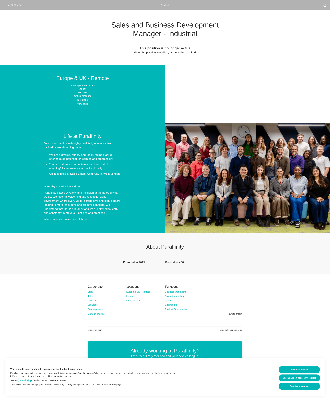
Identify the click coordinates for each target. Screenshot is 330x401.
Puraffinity (165, 5)
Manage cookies (96, 314)
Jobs (90, 296)
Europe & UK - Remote (138, 292)
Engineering (171, 305)
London (130, 296)
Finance (169, 300)
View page (82, 104)
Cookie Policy (24, 380)
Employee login (95, 330)
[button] (324, 5)
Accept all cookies (299, 370)
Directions (82, 100)
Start (90, 292)
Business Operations (175, 292)
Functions (93, 300)
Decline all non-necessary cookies (299, 378)
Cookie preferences (299, 386)
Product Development (176, 309)
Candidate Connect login (231, 330)
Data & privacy (95, 309)
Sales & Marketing (174, 296)
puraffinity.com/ (235, 314)
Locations (93, 305)
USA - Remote (133, 300)
